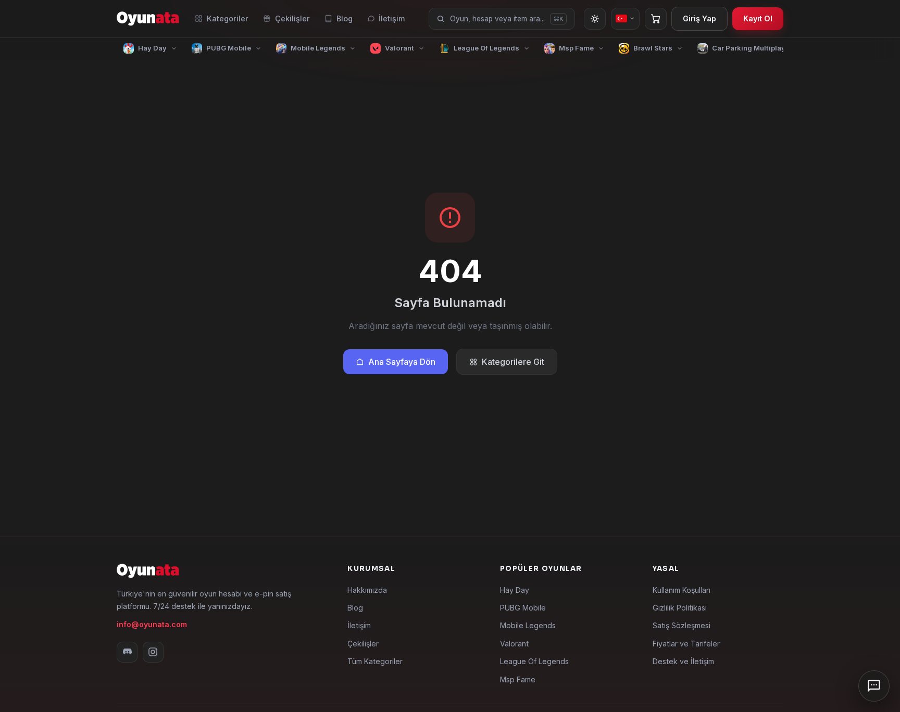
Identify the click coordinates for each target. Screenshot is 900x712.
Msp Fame (517, 679)
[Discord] (127, 652)
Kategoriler (227, 18)
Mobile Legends (528, 625)
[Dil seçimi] (625, 19)
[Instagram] (153, 652)
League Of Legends (534, 661)
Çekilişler (292, 18)
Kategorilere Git (513, 362)
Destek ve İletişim (683, 661)
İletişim (392, 18)
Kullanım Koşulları (681, 590)
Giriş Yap (699, 18)
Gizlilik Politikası (680, 607)
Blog (344, 18)
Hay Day (514, 590)
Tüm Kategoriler (375, 661)
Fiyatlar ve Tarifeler (686, 643)
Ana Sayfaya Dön (401, 362)
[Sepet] (656, 19)
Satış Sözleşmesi (681, 625)
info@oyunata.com (152, 624)
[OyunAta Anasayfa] (148, 18)
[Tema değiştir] (595, 19)
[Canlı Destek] (874, 686)
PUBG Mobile (523, 607)
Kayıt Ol (757, 18)
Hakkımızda (367, 590)
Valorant (514, 643)
